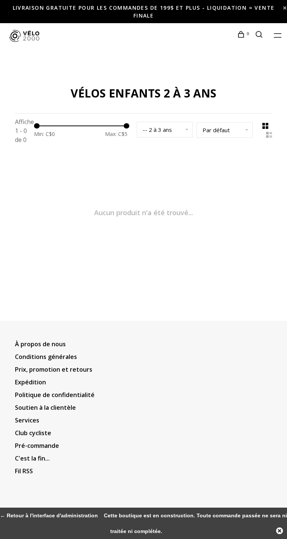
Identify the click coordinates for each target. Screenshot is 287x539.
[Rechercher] (260, 35)
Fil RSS (24, 471)
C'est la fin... (32, 458)
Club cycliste (33, 433)
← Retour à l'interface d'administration (49, 515)
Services (27, 420)
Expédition (30, 382)
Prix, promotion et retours (53, 369)
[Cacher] (279, 530)
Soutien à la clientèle (45, 407)
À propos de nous (40, 344)
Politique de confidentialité (55, 395)
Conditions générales (46, 357)
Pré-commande (37, 446)
